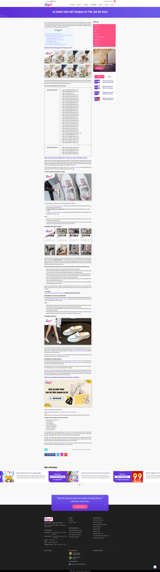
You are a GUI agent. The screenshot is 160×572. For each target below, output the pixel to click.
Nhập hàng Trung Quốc (98, 520)
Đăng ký (105, 1)
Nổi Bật (96, 45)
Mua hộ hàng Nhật (97, 522)
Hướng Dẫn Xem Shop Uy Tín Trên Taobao (53, 293)
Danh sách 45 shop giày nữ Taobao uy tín (53, 33)
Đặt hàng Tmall (96, 531)
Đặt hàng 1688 (96, 529)
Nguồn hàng (97, 39)
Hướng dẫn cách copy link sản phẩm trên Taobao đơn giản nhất (108, 94)
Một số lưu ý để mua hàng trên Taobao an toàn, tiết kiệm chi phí (58, 35)
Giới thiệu (72, 4)
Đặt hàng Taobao (97, 526)
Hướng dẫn (93, 4)
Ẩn (58, 31)
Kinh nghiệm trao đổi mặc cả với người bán (55, 39)
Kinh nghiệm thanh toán (51, 41)
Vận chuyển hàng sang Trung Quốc (101, 535)
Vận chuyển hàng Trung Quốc (99, 524)
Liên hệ (106, 4)
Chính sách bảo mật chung (75, 534)
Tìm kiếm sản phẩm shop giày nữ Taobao (55, 36)
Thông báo (96, 28)
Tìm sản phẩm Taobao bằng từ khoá (54, 212)
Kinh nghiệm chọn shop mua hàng (53, 38)
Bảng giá (86, 4)
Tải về (112, 4)
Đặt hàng (99, 68)
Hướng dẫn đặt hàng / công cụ (75, 530)
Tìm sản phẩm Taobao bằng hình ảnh (54, 206)
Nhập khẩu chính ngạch (98, 537)
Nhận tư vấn (80, 506)
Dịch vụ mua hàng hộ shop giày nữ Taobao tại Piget (55, 44)
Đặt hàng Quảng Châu (98, 533)
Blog (100, 4)
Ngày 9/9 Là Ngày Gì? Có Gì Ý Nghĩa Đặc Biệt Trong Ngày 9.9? (108, 100)
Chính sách (96, 42)
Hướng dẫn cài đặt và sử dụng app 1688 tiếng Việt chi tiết (108, 82)
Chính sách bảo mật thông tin (75, 532)
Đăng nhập (110, 1)
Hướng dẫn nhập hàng (99, 36)
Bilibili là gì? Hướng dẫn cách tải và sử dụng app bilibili (107, 88)
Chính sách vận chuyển (74, 536)
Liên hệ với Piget (72, 522)
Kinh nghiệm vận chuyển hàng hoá (53, 42)
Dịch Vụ (79, 4)
